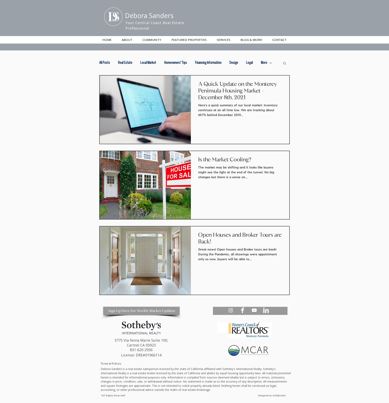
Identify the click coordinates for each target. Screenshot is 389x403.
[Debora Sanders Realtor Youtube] (254, 310)
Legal (249, 63)
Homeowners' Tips (175, 63)
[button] (223, 40)
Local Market (148, 63)
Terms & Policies (110, 363)
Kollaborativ (280, 395)
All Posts (104, 63)
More (264, 63)
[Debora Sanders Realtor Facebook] (242, 310)
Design (234, 63)
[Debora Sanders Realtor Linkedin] (266, 310)
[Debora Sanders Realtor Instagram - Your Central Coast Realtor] (231, 310)
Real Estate (125, 63)
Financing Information (208, 63)
